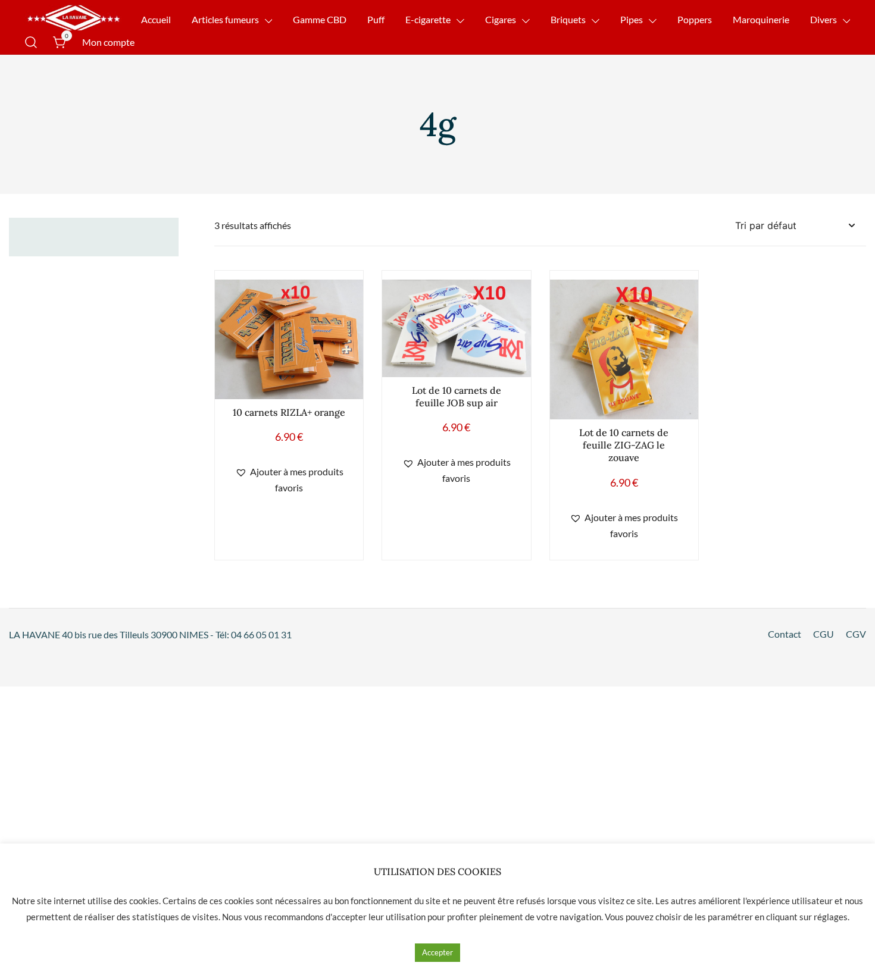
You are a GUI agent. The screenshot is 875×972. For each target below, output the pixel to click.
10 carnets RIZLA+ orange (289, 412)
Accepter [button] (437, 952)
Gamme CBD (319, 19)
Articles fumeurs (225, 19)
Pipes (631, 19)
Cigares (500, 19)
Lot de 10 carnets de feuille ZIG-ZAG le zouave (623, 445)
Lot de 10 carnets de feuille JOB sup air (456, 396)
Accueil (156, 19)
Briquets (568, 19)
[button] (289, 480)
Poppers (694, 19)
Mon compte (108, 42)
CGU (823, 633)
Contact (784, 633)
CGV (856, 633)
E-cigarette (428, 19)
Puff (376, 19)
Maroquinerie (761, 19)
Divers (823, 19)
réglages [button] (831, 916)
